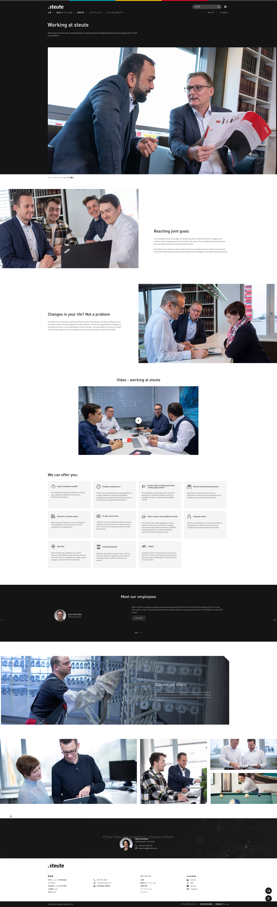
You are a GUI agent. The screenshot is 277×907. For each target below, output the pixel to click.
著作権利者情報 (206, 904)
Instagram (194, 889)
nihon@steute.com (104, 883)
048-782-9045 (102, 880)
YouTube (193, 886)
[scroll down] (11, 816)
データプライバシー (189, 904)
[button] (53, 12)
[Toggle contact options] (268, 891)
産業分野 (143, 886)
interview (138, 618)
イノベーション (146, 889)
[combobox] (204, 7)
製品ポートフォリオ (148, 883)
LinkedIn (193, 880)
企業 (142, 880)
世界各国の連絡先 (104, 886)
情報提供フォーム (222, 904)
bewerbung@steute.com (147, 848)
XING (192, 883)
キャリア (57, 177)
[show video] (138, 420)
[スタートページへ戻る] (56, 7)
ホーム (50, 177)
